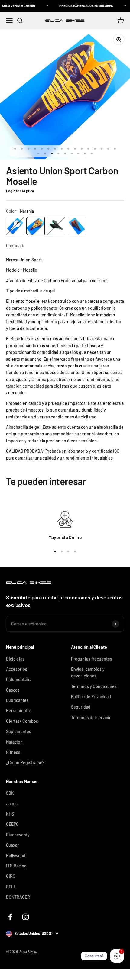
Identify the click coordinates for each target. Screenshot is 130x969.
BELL (11, 886)
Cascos (13, 690)
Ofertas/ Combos (22, 721)
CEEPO (12, 824)
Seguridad (80, 706)
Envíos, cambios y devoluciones (88, 672)
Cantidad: (15, 245)
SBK (10, 793)
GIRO (10, 876)
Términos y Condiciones (94, 686)
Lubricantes (17, 700)
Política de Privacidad (91, 696)
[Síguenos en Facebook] (10, 917)
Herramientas (19, 710)
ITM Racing (16, 865)
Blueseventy (18, 834)
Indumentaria (18, 679)
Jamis (12, 803)
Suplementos (18, 731)
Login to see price (20, 191)
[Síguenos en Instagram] (25, 917)
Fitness (13, 752)
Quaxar (12, 845)
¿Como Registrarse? (25, 762)
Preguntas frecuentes (91, 658)
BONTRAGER (18, 897)
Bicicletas (15, 658)
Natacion (14, 742)
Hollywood (15, 855)
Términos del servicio (91, 717)
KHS (10, 813)
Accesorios (16, 669)
